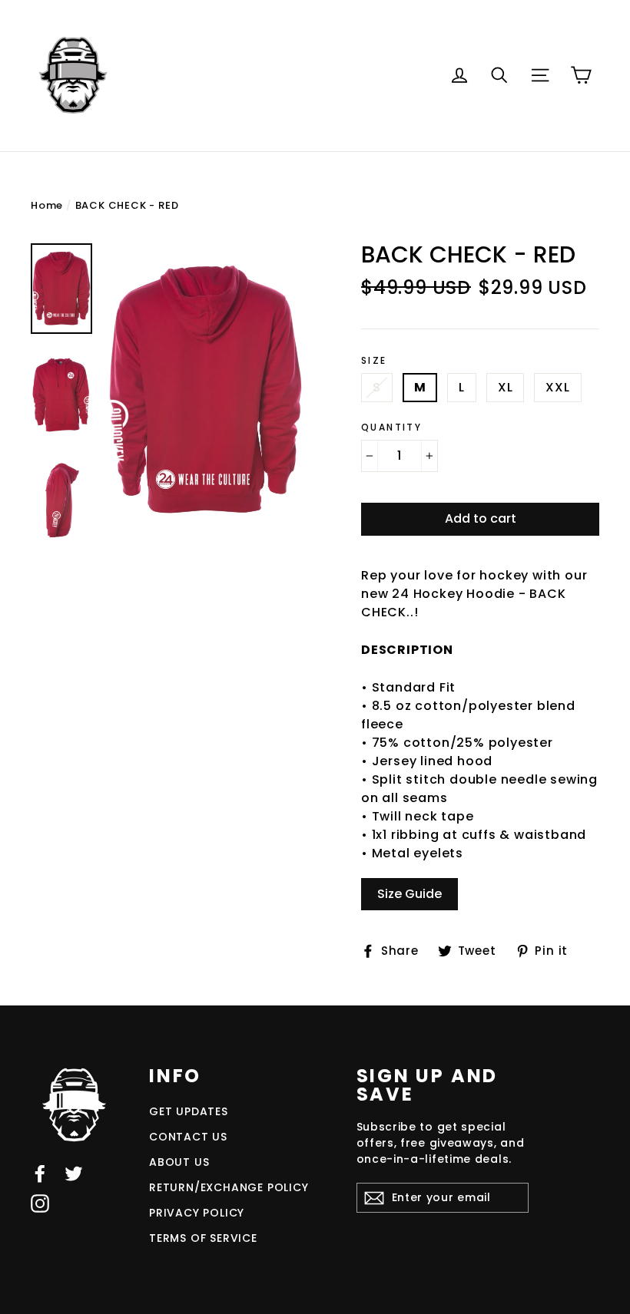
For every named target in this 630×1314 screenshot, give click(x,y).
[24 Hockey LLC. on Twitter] (74, 1173)
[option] (205, 390)
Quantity (391, 427)
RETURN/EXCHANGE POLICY (229, 1187)
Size (374, 360)
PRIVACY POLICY (196, 1212)
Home (47, 205)
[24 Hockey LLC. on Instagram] (40, 1203)
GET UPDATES (188, 1111)
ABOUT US (179, 1162)
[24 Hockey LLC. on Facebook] (40, 1173)
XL (505, 387)
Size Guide (409, 894)
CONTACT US (188, 1136)
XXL (557, 387)
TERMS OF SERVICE (203, 1238)
